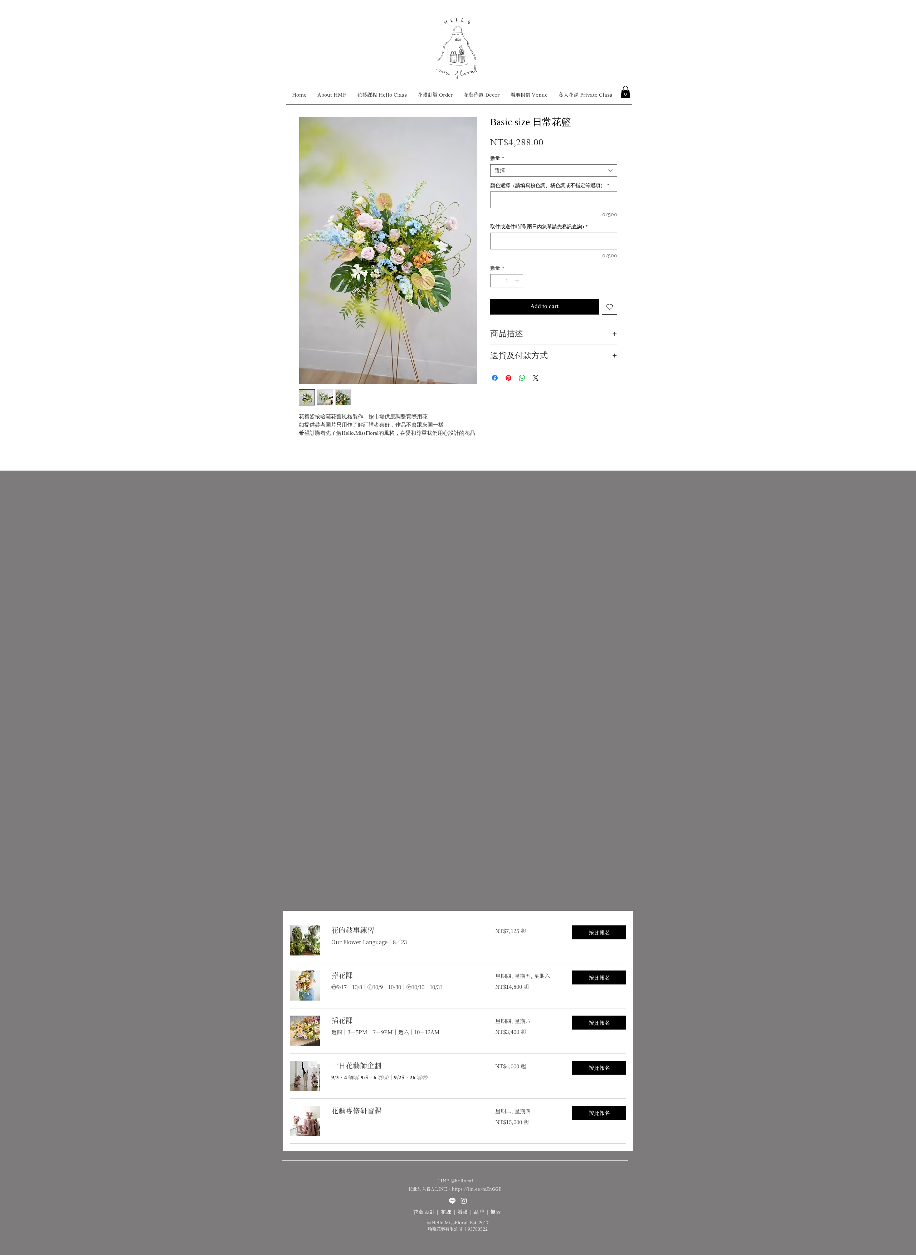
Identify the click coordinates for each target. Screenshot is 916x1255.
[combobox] (553, 170)
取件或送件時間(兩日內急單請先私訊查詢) (539, 226)
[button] (625, 92)
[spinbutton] (506, 280)
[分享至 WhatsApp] (522, 378)
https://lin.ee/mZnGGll (477, 1189)
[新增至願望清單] (610, 307)
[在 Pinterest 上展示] (508, 378)
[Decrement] (495, 280)
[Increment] (517, 280)
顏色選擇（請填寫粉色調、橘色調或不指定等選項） (549, 185)
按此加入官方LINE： (430, 1189)
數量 (497, 158)
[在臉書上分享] (495, 378)
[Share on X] (535, 378)
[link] (404, 930)
